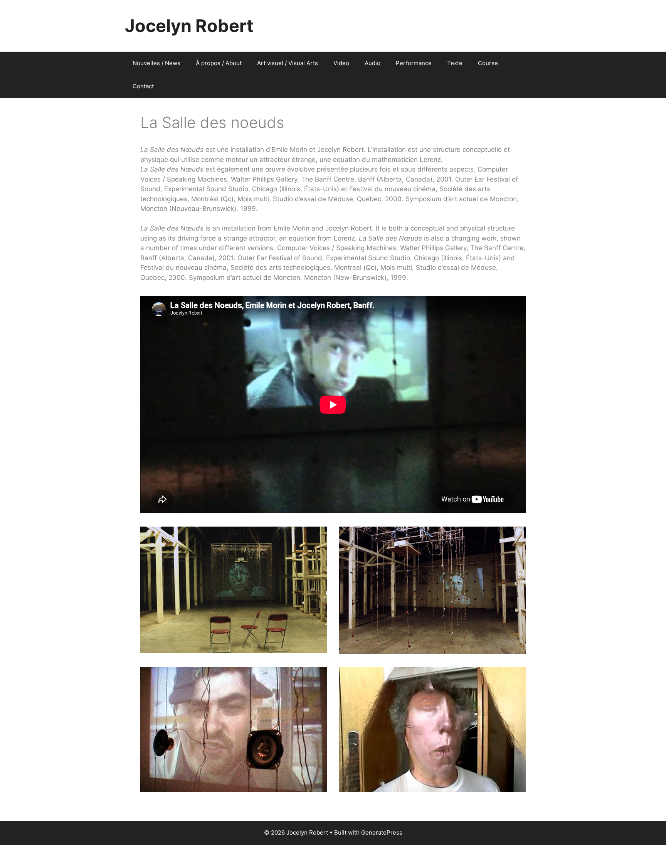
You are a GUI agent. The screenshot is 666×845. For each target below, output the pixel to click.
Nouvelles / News (156, 63)
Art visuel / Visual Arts (287, 63)
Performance (414, 63)
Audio (372, 63)
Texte (454, 63)
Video (341, 63)
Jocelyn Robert (189, 25)
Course (488, 63)
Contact (143, 86)
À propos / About (219, 63)
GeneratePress (381, 832)
